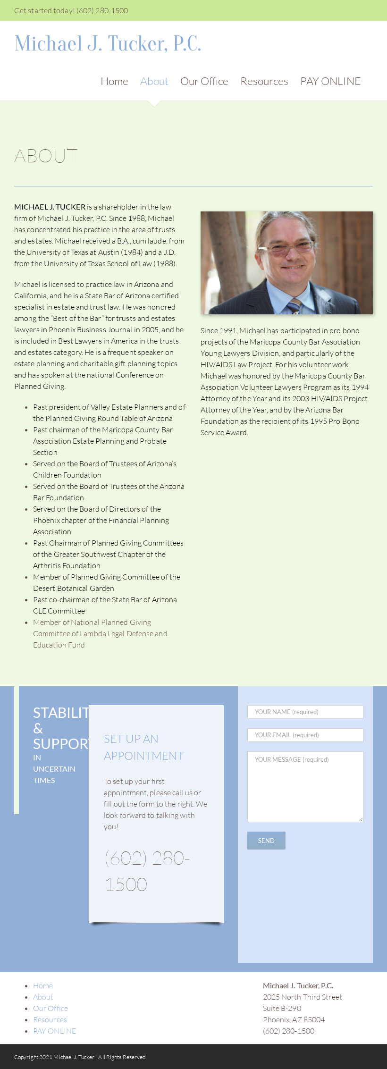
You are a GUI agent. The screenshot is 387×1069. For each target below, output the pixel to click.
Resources (50, 1019)
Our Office (50, 1008)
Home (43, 985)
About (43, 997)
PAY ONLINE (54, 1030)
